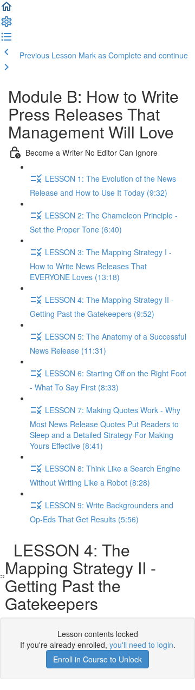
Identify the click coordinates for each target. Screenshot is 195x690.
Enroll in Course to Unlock (97, 659)
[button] (6, 9)
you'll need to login (141, 644)
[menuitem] (6, 24)
